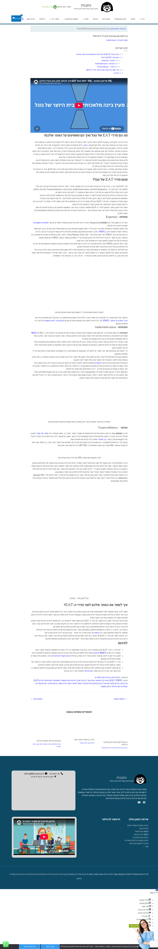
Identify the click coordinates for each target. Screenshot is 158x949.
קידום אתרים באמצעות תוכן (75, 874)
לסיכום (116, 73)
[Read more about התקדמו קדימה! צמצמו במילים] (45, 727)
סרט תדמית (138, 834)
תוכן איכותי (88, 671)
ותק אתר (90, 680)
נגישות (97, 633)
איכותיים (55, 656)
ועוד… (145, 846)
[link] (140, 779)
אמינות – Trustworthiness (106, 67)
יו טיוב (85, 145)
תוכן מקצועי (105, 686)
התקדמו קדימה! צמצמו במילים (49, 741)
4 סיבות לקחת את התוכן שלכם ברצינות (116, 743)
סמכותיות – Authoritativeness (105, 64)
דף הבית (123, 29)
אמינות (98, 680)
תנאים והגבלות (35, 874)
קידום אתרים (41, 683)
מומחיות (56, 680)
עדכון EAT (38, 680)
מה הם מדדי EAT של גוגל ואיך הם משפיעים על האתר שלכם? (97, 54)
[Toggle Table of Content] (126, 51)
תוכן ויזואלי (139, 831)
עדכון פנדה (86, 683)
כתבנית (86, 5)
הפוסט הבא (36, 699)
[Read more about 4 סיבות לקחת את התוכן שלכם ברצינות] (112, 728)
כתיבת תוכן (114, 29)
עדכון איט (124, 683)
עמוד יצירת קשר (64, 683)
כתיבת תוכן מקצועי (68, 680)
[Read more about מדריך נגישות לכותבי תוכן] (79, 726)
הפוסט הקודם (120, 699)
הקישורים (98, 363)
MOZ (33, 333)
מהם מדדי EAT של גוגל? (110, 57)
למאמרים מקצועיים (41, 222)
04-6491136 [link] (47, 7)
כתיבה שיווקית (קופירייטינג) (137, 825)
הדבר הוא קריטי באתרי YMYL (115, 320)
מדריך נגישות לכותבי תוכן (84, 739)
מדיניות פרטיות (22, 874)
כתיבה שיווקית (47, 744)
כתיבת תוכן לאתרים (102, 677)
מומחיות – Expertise (108, 61)
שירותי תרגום (48, 874)
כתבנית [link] (122, 777)
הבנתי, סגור (50, 946)
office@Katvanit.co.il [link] (34, 774)
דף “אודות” (102, 439)
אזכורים (105, 680)
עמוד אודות (76, 683)
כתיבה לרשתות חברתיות (138, 843)
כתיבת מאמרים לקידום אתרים (136, 840)
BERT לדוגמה (100, 653)
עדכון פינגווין (97, 683)
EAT (112, 680)
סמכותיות (48, 680)
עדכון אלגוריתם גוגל (111, 683)
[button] (157, 890)
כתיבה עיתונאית (56, 744)
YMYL (102, 231)
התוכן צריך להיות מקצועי (54, 320)
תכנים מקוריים (65, 656)
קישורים (124, 686)
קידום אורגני (52, 683)
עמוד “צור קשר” (42, 433)
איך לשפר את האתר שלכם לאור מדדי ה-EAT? (102, 70)
